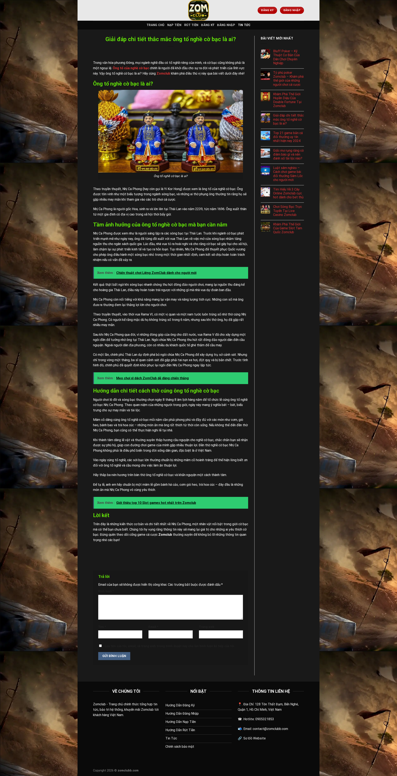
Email (153, 627)
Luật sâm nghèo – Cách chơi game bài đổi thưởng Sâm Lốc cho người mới (288, 174)
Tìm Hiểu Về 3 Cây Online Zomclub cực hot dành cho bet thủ (288, 193)
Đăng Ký (207, 25)
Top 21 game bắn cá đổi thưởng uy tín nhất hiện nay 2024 (288, 137)
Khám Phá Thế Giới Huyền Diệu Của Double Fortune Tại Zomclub (287, 100)
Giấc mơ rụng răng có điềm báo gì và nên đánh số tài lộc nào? (288, 154)
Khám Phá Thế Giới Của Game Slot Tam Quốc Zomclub (287, 228)
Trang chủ (155, 25)
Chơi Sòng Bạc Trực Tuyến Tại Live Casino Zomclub (287, 211)
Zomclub (99, 704)
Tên (102, 627)
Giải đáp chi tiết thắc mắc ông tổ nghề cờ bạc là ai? (288, 119)
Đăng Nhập (226, 25)
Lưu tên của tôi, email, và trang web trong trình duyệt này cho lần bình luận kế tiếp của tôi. (170, 646)
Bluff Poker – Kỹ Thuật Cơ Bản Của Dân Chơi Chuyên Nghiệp (286, 57)
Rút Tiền (191, 25)
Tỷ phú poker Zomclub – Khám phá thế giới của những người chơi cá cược (288, 79)
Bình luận (106, 591)
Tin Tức (244, 25)
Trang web (206, 627)
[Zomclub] (198, 10)
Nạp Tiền (174, 25)
